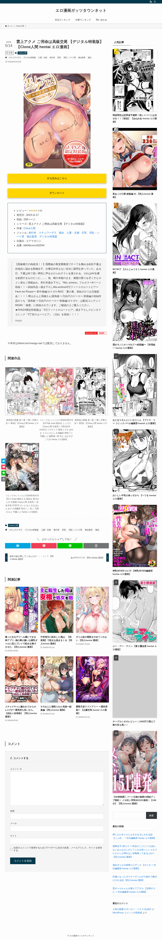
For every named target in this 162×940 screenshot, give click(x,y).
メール (13, 823)
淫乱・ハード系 (70, 57)
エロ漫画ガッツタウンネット (81, 10)
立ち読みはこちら (57, 178)
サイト (13, 836)
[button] (18, 545)
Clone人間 (22, 53)
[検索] (155, 1)
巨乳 (59, 57)
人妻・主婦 (42, 57)
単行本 (52, 57)
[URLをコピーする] (96, 545)
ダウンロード (57, 193)
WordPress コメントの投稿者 (127, 912)
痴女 (89, 57)
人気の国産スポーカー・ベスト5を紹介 (132, 909)
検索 (151, 815)
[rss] (151, 1)
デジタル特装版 (30, 57)
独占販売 (81, 57)
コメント (16, 769)
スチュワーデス (15, 57)
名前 (12, 811)
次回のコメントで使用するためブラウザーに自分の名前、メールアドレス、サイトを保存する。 (57, 849)
